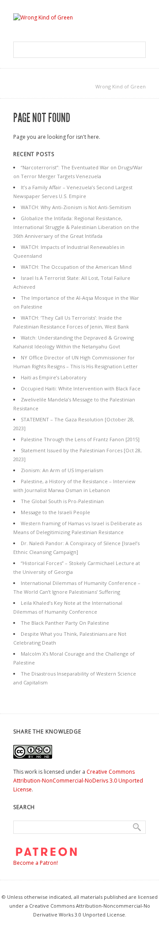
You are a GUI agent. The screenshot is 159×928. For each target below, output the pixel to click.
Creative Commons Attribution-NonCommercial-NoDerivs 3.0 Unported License (78, 780)
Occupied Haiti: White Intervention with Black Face (80, 388)
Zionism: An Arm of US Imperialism (62, 470)
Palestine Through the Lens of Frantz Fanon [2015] (80, 439)
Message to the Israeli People (55, 512)
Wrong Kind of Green (120, 86)
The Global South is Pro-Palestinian (62, 501)
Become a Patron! (35, 863)
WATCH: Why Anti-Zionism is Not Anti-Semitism (76, 207)
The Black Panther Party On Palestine (65, 622)
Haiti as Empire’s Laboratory (54, 377)
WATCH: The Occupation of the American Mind (76, 267)
